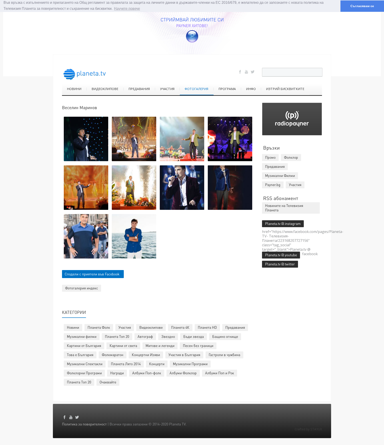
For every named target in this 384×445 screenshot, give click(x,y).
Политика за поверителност (84, 424)
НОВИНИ (74, 89)
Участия (124, 327)
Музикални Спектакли (84, 363)
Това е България (80, 354)
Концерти (156, 363)
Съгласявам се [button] (362, 6)
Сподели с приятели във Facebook (92, 274)
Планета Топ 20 (117, 336)
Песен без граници (198, 345)
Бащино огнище (225, 336)
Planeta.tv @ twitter (280, 264)
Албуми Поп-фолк (146, 373)
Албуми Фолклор (183, 373)
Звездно (168, 336)
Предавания (235, 327)
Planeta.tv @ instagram (283, 223)
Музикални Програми (190, 363)
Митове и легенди (160, 345)
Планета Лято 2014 (126, 363)
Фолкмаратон (112, 354)
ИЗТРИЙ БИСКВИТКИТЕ (285, 89)
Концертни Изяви (146, 354)
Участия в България (184, 354)
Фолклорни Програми (84, 373)
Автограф (145, 336)
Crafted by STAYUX (308, 429)
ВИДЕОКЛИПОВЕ (105, 89)
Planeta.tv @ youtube (281, 255)
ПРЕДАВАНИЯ (139, 89)
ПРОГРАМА (227, 89)
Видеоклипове (151, 327)
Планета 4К (180, 327)
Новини (73, 327)
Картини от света (123, 345)
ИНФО (251, 89)
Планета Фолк (99, 327)
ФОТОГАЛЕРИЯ (196, 89)
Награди (117, 373)
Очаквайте (108, 382)
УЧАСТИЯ (167, 89)
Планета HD (207, 327)
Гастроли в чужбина (224, 354)
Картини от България (84, 345)
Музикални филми (81, 336)
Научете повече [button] (127, 8)
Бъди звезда (193, 336)
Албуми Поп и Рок (219, 373)
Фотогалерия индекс (81, 288)
